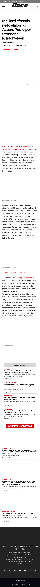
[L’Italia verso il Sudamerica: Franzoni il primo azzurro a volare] (20, 501)
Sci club (7, 369)
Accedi (4, 1)
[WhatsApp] (19, 354)
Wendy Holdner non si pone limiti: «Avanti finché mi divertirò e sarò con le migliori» (19, 385)
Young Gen (8, 396)
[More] (24, 354)
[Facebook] (4, 354)
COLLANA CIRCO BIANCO (16, 1)
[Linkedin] (15, 570)
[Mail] (20, 570)
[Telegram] (25, 570)
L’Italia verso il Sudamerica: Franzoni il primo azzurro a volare (18, 514)
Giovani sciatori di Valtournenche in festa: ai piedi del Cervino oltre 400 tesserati (20, 371)
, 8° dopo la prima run (25, 278)
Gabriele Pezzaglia (10, 49)
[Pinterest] (14, 354)
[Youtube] (35, 570)
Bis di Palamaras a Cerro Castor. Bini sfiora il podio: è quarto (19, 398)
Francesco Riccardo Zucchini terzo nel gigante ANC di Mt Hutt (18, 411)
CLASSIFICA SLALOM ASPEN (14, 272)
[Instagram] (10, 570)
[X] (9, 354)
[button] (3, 6)
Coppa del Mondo (8, 42)
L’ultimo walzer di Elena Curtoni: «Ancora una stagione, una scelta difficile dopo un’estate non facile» (19, 482)
